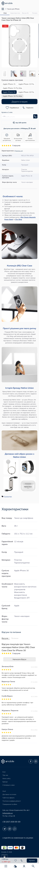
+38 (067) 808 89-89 (11, 822)
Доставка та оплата (9, 794)
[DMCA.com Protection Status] (19, 857)
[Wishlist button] (16, 861)
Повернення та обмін (9, 804)
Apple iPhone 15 (9, 84)
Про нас (5, 775)
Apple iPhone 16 (21, 570)
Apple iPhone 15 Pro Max (12, 88)
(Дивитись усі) (18, 151)
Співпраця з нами (8, 785)
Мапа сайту (6, 778)
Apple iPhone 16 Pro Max (12, 96)
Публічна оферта (8, 798)
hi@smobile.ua (7, 813)
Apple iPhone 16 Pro (26, 92)
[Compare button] (21, 861)
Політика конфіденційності (11, 801)
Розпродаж (8, 496)
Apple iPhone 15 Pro (26, 84)
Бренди (5, 782)
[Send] (35, 116)
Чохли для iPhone (13, 9)
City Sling (18, 219)
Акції (4, 791)
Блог (4, 772)
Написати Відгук (19, 659)
